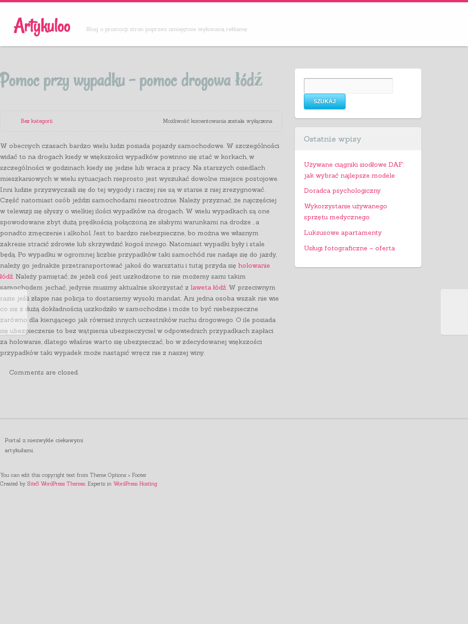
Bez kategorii (37, 120)
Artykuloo (42, 25)
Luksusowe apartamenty (343, 232)
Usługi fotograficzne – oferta (349, 248)
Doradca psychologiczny (342, 190)
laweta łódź (208, 287)
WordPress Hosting (135, 484)
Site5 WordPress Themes (56, 484)
